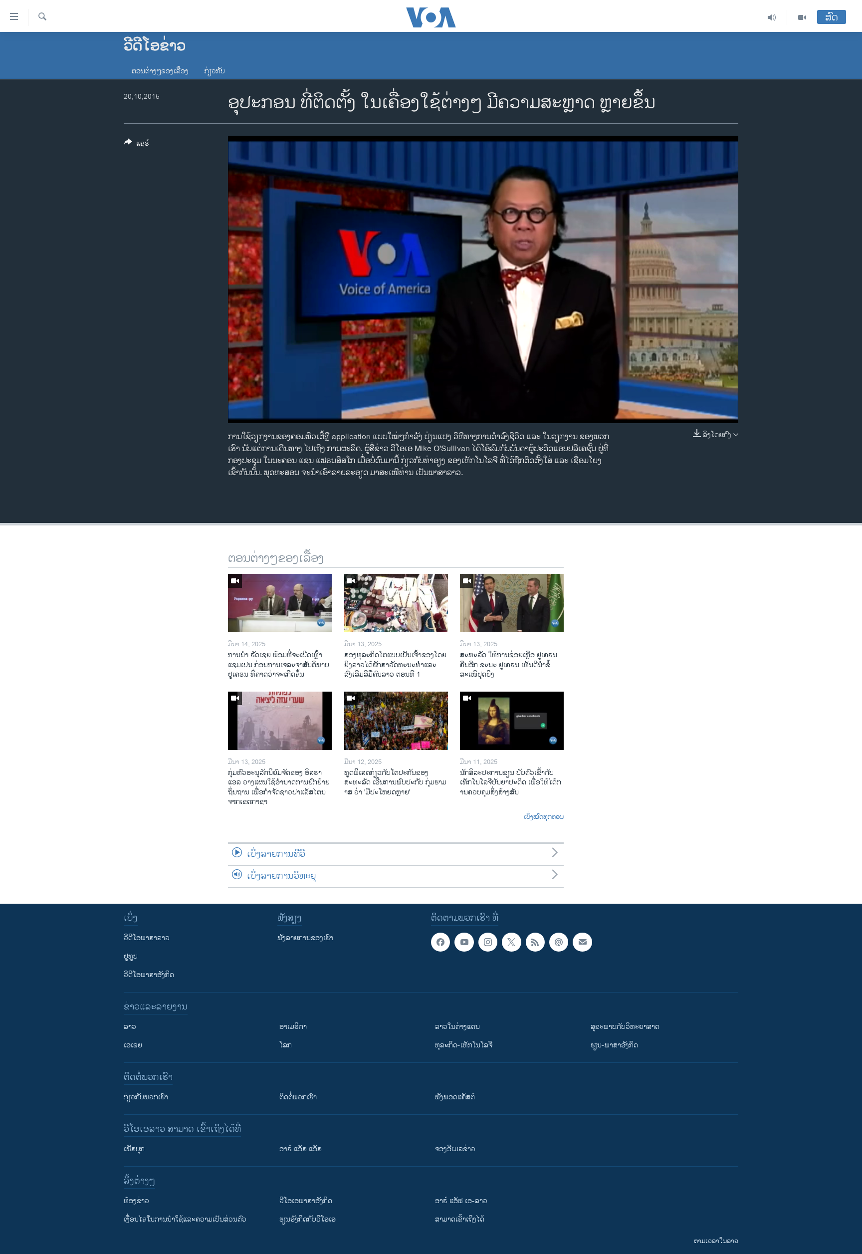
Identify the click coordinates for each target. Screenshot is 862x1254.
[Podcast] (558, 942)
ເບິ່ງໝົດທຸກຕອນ (544, 817)
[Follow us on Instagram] (487, 942)
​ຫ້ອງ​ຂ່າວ (136, 1201)
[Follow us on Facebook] (440, 942)
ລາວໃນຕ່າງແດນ (457, 1026)
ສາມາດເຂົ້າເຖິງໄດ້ (459, 1219)
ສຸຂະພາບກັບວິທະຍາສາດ (625, 1026)
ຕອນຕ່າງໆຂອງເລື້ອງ (160, 71)
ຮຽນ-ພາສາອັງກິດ (614, 1045)
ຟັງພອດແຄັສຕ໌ (455, 1097)
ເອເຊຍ (133, 1045)
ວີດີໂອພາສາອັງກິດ (149, 975)
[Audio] (772, 17)
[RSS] (535, 942)
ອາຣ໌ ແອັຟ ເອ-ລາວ (461, 1201)
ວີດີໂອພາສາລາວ (147, 938)
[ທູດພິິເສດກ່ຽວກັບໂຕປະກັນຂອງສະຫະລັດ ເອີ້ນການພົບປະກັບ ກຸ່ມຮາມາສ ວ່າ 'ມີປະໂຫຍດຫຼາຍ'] (396, 721)
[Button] (136, 145)
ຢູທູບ (131, 956)
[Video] (802, 17)
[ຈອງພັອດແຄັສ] (582, 942)
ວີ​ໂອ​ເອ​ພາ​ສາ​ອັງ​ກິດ (305, 1201)
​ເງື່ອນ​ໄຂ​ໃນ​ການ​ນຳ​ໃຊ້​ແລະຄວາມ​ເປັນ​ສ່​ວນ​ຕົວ (185, 1219)
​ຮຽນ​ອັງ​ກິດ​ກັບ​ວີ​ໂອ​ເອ (307, 1219)
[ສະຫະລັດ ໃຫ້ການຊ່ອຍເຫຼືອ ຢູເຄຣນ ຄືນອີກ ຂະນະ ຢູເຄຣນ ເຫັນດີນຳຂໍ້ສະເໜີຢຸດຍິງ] (512, 603)
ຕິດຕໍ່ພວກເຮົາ (298, 1097)
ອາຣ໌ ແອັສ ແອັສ (300, 1149)
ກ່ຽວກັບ (215, 71)
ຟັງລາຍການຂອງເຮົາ (305, 938)
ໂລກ (285, 1045)
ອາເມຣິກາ (293, 1026)
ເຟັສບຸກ (134, 1149)
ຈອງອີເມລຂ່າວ (455, 1149)
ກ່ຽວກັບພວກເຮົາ (146, 1097)
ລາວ (130, 1026)
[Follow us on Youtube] (463, 942)
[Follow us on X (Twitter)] (511, 942)
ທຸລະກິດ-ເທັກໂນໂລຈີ (463, 1045)
